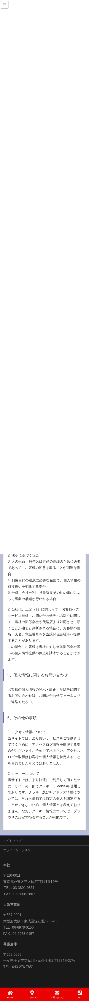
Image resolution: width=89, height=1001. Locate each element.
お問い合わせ (57, 997)
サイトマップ (12, 840)
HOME (10, 997)
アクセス (32, 997)
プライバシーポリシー (18, 850)
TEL (80, 997)
